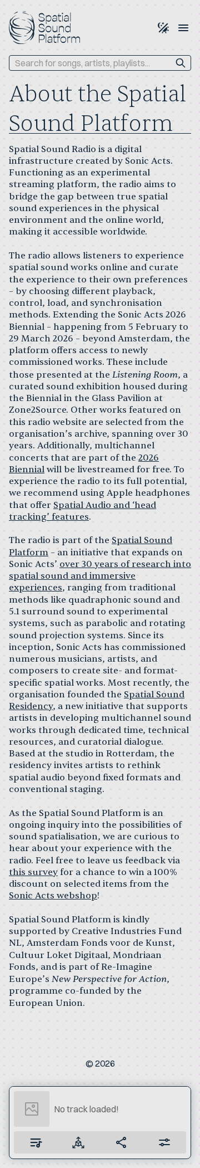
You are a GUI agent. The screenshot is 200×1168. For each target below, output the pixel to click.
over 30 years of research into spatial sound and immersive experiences (100, 576)
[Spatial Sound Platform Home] (44, 27)
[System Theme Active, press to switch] (163, 28)
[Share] (121, 1142)
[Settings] (165, 1142)
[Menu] (183, 28)
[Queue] (35, 1142)
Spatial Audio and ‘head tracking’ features (82, 511)
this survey (33, 872)
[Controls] (79, 1142)
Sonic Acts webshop (53, 895)
